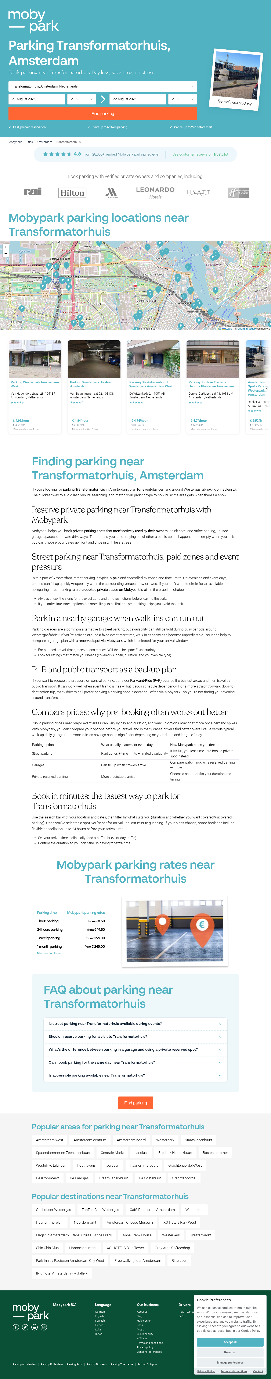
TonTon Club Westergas (100, 1210)
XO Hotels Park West (179, 1222)
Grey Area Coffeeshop (172, 1248)
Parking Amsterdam (25, 1364)
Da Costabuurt (150, 1178)
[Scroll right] (267, 388)
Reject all (230, 1352)
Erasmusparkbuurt (113, 1178)
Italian (98, 1329)
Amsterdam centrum (90, 1140)
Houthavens (86, 1165)
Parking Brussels (97, 1364)
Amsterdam (44, 142)
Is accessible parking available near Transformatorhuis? (97, 1075)
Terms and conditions (150, 1342)
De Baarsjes (79, 1178)
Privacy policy (145, 1347)
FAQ (181, 1316)
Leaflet (229, 328)
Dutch (98, 1334)
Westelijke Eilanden (51, 1165)
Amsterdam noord (131, 1140)
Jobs (140, 1325)
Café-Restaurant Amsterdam (152, 1210)
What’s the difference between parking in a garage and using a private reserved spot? (123, 1050)
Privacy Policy (206, 1371)
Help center (144, 1320)
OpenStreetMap (247, 328)
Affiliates (142, 1338)
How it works (186, 1311)
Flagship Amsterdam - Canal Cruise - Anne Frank (74, 1235)
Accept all (230, 1342)
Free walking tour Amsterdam (138, 1260)
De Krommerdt (47, 1178)
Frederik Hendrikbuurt (175, 1153)
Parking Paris (75, 1364)
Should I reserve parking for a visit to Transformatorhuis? (98, 1037)
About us (142, 1311)
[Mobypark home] (33, 21)
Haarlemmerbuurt (144, 1165)
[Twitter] (25, 1327)
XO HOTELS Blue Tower (125, 1248)
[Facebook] (16, 1327)
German (100, 1311)
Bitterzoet (179, 1260)
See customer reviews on (200, 154)
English (99, 1316)
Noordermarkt (85, 1222)
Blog (139, 1316)
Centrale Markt (112, 1153)
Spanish (100, 1320)
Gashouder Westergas (53, 1210)
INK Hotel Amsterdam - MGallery (62, 1273)
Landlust (141, 1153)
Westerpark (165, 1140)
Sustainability (145, 1334)
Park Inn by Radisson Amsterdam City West (70, 1260)
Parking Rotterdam (52, 1364)
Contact (258, 1371)
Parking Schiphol (147, 1364)
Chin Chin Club (47, 1248)
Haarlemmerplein (49, 1222)
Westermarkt (201, 1235)
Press (140, 1329)
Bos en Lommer (215, 1153)
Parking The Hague (122, 1364)
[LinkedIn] (34, 1327)
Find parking (102, 113)
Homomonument (82, 1248)
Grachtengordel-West (185, 1165)
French (99, 1325)
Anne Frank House (137, 1235)
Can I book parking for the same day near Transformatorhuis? (102, 1063)
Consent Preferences (149, 1351)
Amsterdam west (49, 1140)
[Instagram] (44, 1327)
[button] (135, 286)
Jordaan (112, 1165)
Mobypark (15, 142)
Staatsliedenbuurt (198, 1140)
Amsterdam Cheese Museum (130, 1222)
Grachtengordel (184, 1178)
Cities (29, 142)
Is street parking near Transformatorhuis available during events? (105, 1024)
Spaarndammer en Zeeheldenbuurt (63, 1153)
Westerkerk (171, 1235)
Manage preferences (230, 1362)
